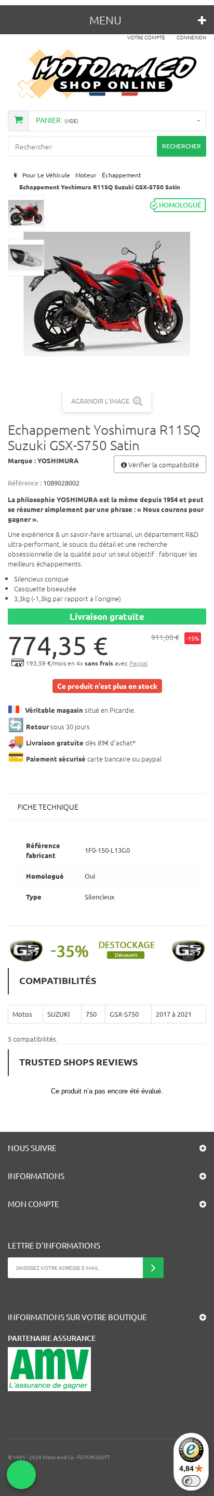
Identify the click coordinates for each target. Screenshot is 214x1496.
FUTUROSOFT (93, 1457)
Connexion (191, 37)
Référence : (25, 482)
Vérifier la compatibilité (163, 464)
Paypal (138, 663)
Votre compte (146, 37)
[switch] (191, 1481)
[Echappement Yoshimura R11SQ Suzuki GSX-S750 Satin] (26, 213)
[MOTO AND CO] (107, 73)
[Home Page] (14, 175)
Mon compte (33, 1204)
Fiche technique (48, 806)
